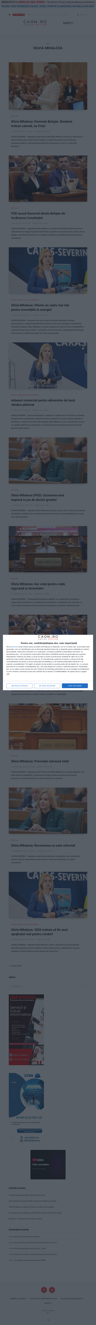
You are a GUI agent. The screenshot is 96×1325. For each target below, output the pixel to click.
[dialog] (48, 662)
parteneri (14, 647)
